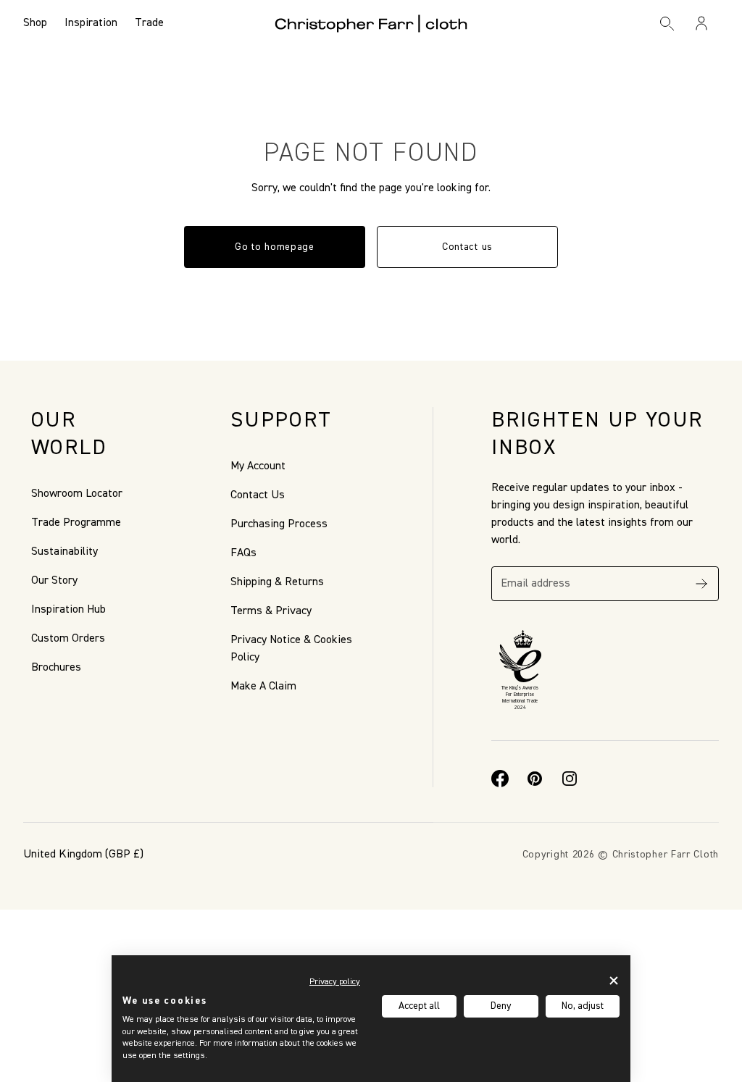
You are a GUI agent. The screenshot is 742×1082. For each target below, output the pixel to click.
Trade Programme (76, 523)
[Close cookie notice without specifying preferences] (614, 980)
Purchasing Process (279, 524)
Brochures (56, 668)
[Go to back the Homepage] (371, 23)
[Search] (667, 23)
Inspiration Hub (68, 610)
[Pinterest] (534, 778)
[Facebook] (500, 778)
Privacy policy (334, 982)
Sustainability (64, 552)
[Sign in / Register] (701, 23)
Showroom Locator (76, 494)
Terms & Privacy (271, 611)
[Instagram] (569, 778)
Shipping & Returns (277, 582)
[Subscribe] (701, 583)
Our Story (54, 581)
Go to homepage (274, 247)
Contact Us (257, 495)
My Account (257, 466)
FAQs (243, 553)
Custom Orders (68, 639)
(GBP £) (83, 854)
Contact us (467, 247)
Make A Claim (263, 686)
